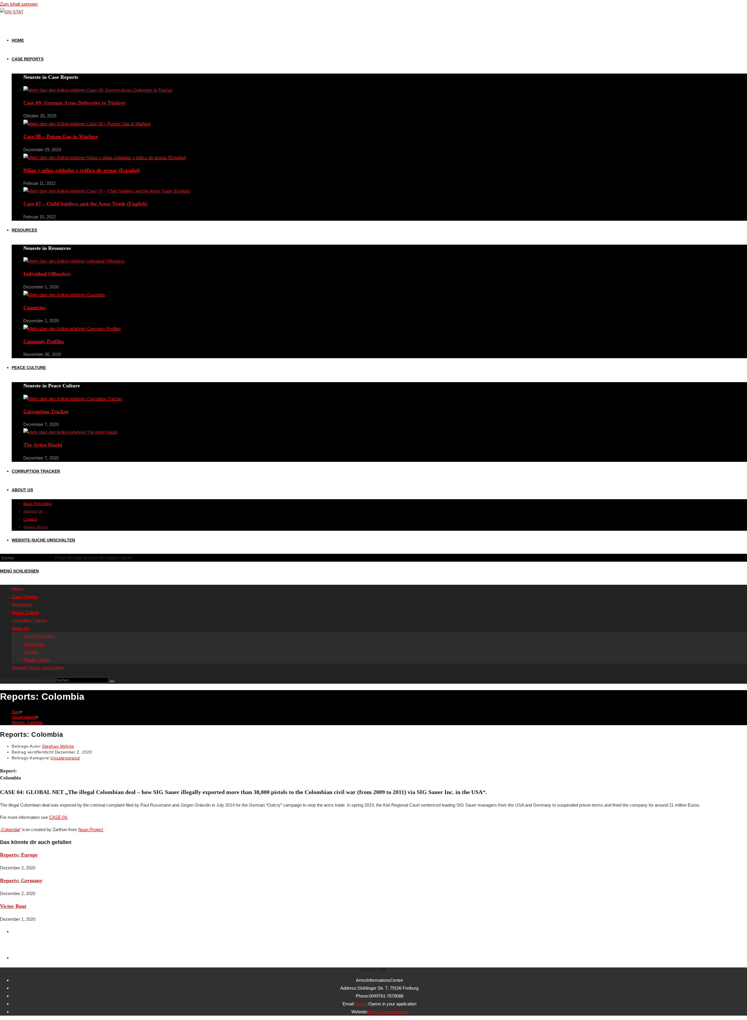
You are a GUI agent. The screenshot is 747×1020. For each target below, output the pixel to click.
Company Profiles (43, 341)
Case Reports (25, 596)
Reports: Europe (19, 855)
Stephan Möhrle (58, 746)
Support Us (34, 643)
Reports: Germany (21, 880)
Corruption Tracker (46, 411)
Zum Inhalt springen (19, 3)
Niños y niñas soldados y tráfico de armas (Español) (81, 170)
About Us (20, 628)
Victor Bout (13, 906)
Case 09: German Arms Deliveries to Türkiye (74, 103)
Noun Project (90, 829)
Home (17, 588)
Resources (22, 604)
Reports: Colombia (27, 722)
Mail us (361, 1003)
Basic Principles (38, 635)
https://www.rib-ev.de (388, 1011)
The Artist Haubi (42, 445)
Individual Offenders (47, 274)
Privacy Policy (37, 659)
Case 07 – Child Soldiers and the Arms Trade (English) (85, 204)
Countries (34, 307)
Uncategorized (65, 758)
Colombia (10, 829)
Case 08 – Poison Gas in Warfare (60, 136)
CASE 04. (58, 817)
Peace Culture (25, 612)
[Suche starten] (112, 681)
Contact (30, 651)
